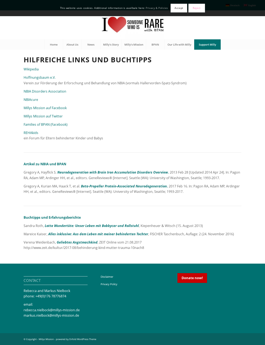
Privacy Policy (109, 284)
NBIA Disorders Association (45, 91)
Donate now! (192, 278)
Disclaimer (107, 277)
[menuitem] (53, 44)
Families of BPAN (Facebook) (45, 124)
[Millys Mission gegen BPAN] (132, 24)
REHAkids (31, 132)
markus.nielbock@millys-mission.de (51, 315)
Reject (197, 8)
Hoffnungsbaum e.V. (39, 77)
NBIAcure (31, 99)
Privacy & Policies (157, 8)
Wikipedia (31, 69)
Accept (179, 8)
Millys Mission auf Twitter (43, 116)
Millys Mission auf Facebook (45, 108)
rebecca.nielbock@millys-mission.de (52, 310)
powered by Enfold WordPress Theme (76, 339)
